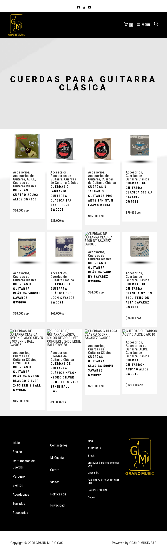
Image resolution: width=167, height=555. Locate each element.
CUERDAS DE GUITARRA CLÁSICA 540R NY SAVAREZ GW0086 (99, 272)
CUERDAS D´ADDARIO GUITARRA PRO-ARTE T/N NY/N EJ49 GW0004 (101, 196)
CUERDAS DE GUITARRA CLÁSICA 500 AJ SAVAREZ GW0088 (139, 192)
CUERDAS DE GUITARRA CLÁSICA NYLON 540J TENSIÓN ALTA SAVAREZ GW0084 (139, 295)
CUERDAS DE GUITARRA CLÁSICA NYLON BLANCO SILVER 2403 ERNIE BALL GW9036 (27, 378)
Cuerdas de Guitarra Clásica (25, 184)
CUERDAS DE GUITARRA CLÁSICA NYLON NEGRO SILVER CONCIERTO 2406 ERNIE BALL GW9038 (64, 377)
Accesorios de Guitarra (23, 177)
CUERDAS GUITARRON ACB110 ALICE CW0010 (137, 367)
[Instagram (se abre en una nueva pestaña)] (84, 7)
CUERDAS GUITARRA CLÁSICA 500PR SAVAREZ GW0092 (101, 366)
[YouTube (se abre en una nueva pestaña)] (89, 7)
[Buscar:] (155, 25)
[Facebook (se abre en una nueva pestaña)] (78, 7)
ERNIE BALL (21, 363)
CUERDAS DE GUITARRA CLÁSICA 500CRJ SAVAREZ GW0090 (27, 293)
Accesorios (21, 172)
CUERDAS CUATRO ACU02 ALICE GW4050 (25, 194)
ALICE (31, 179)
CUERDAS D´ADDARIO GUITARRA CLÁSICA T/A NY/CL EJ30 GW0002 (61, 198)
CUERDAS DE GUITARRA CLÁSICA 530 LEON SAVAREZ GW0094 (62, 293)
